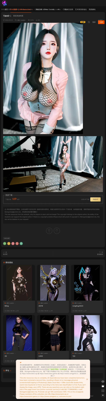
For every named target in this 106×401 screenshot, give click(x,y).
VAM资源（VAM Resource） (21, 9)
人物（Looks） (10, 303)
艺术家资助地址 (81, 9)
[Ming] (19, 283)
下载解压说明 (68, 9)
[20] (19, 333)
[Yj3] (87, 333)
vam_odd (6, 238)
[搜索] (89, 22)
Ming (7, 306)
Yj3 (74, 356)
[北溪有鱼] (5, 3)
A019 (41, 306)
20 (6, 356)
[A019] (53, 283)
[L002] (53, 333)
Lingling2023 (78, 306)
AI (58, 9)
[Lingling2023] (87, 283)
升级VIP (95, 199)
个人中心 (8, 16)
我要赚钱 (92, 9)
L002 (41, 356)
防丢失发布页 (18, 16)
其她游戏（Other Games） (46, 9)
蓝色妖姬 (100, 254)
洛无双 (5, 254)
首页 (6, 9)
